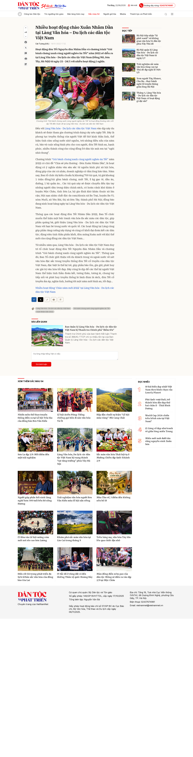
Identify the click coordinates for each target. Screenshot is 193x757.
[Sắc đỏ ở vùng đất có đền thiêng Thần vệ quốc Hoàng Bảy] (75, 559)
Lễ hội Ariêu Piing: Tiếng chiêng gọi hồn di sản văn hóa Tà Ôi (73, 417)
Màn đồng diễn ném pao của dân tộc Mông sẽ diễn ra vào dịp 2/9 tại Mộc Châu (113, 577)
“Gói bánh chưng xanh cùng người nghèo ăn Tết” (80, 159)
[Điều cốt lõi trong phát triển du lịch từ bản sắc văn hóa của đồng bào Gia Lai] (35, 559)
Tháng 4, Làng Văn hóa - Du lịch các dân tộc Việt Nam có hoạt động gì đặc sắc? (149, 97)
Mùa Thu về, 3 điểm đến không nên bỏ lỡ (113, 499)
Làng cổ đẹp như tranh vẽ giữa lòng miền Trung (159, 429)
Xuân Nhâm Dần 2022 (44, 312)
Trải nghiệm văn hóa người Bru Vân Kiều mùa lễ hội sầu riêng (74, 499)
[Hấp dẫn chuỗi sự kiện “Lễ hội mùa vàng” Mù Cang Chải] (114, 400)
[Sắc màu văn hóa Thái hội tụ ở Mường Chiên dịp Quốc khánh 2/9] (114, 440)
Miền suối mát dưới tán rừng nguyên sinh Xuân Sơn (158, 441)
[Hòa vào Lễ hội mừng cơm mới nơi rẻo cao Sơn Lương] (35, 522)
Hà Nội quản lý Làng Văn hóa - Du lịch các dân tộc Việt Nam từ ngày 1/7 (147, 54)
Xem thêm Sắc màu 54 (30, 381)
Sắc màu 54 (94, 14)
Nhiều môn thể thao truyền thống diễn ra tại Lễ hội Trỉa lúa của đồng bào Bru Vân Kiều (35, 417)
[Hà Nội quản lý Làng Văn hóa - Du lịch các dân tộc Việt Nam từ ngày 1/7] (128, 53)
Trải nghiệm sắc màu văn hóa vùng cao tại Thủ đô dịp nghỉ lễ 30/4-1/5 (149, 68)
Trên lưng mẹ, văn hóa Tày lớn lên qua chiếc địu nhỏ (113, 539)
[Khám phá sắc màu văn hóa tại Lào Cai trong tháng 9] (75, 522)
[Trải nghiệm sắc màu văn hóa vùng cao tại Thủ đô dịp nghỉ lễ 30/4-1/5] (128, 67)
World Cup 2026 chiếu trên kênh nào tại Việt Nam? (157, 418)
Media (123, 14)
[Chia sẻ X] (40, 299)
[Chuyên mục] (172, 14)
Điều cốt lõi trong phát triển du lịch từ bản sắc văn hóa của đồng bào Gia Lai (35, 577)
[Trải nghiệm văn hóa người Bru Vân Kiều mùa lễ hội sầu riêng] (75, 483)
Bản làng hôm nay (75, 14)
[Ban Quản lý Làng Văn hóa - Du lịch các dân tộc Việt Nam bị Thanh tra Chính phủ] (47, 335)
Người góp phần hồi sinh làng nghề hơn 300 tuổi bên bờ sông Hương (35, 500)
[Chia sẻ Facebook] (26, 42)
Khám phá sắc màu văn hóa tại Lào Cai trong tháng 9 (74, 539)
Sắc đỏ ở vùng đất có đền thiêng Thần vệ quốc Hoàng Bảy (74, 575)
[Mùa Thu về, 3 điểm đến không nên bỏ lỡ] (114, 483)
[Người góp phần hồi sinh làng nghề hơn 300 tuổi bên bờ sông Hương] (35, 483)
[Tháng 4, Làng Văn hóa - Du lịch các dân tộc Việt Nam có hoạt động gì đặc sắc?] (128, 96)
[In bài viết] (26, 59)
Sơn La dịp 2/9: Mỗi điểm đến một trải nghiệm (33, 456)
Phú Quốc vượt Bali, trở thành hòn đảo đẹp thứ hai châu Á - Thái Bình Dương (157, 404)
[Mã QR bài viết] (26, 64)
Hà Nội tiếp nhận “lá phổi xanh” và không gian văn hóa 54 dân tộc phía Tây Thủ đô (149, 39)
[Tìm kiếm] (166, 14)
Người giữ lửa (109, 14)
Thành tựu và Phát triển (141, 14)
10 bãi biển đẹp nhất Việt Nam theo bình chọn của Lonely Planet (158, 389)
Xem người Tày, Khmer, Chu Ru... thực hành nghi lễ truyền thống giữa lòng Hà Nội (149, 82)
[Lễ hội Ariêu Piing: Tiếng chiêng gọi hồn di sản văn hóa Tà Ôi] (75, 400)
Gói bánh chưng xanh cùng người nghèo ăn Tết (91, 308)
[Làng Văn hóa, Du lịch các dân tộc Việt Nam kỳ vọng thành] (75, 440)
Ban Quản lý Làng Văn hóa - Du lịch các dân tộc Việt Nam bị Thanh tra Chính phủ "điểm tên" (91, 328)
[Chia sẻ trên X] (26, 48)
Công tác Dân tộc (32, 14)
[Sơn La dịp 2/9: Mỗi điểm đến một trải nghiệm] (35, 440)
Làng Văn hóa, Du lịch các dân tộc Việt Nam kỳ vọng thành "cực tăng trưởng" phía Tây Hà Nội (73, 459)
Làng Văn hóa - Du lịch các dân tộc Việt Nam (70, 128)
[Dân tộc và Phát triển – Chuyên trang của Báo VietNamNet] (28, 5)
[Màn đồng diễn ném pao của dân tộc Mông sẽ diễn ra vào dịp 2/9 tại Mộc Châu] (114, 559)
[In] (53, 299)
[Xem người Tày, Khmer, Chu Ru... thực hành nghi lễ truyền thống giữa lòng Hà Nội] (128, 81)
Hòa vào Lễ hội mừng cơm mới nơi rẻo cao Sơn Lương (33, 539)
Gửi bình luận (41, 364)
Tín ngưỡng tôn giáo (53, 14)
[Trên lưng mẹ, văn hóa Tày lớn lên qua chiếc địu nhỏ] (114, 522)
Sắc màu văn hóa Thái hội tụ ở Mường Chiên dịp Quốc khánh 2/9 (113, 457)
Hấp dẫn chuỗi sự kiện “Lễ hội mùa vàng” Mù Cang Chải (112, 416)
